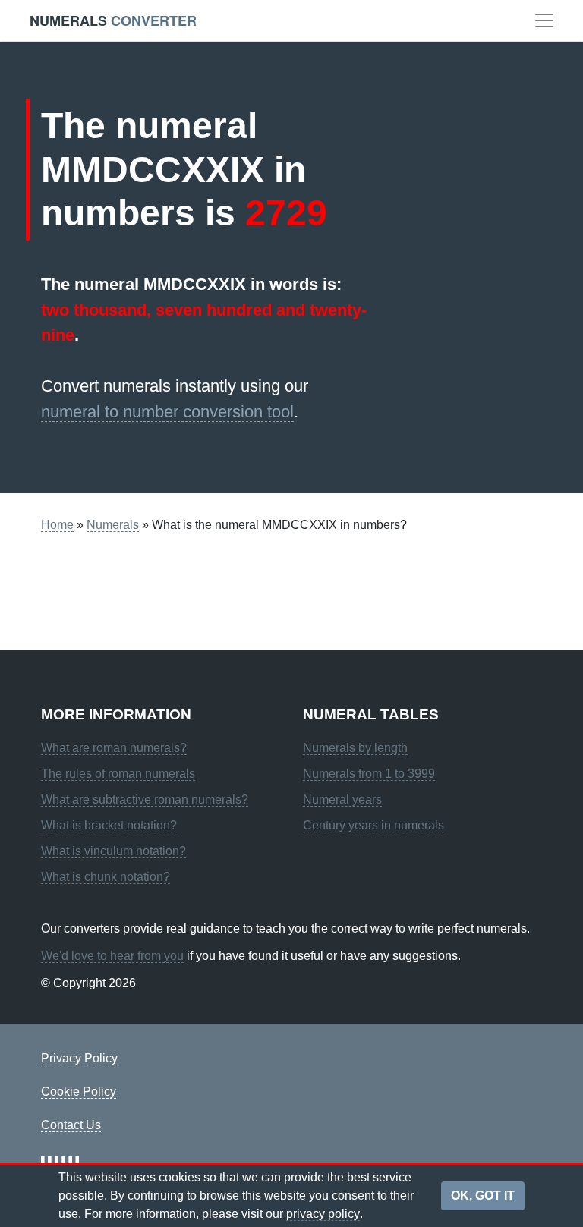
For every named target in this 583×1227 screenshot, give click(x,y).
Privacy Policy (79, 1058)
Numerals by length (355, 747)
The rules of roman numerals (118, 773)
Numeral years (342, 799)
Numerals (113, 524)
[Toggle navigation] (544, 20)
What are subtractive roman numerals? (144, 799)
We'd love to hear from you (112, 955)
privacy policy (323, 1213)
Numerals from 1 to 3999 (369, 773)
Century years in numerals (373, 825)
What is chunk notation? (105, 876)
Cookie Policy (78, 1091)
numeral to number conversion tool (167, 411)
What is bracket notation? (109, 825)
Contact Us (71, 1124)
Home (57, 524)
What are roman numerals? (114, 747)
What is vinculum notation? (113, 851)
